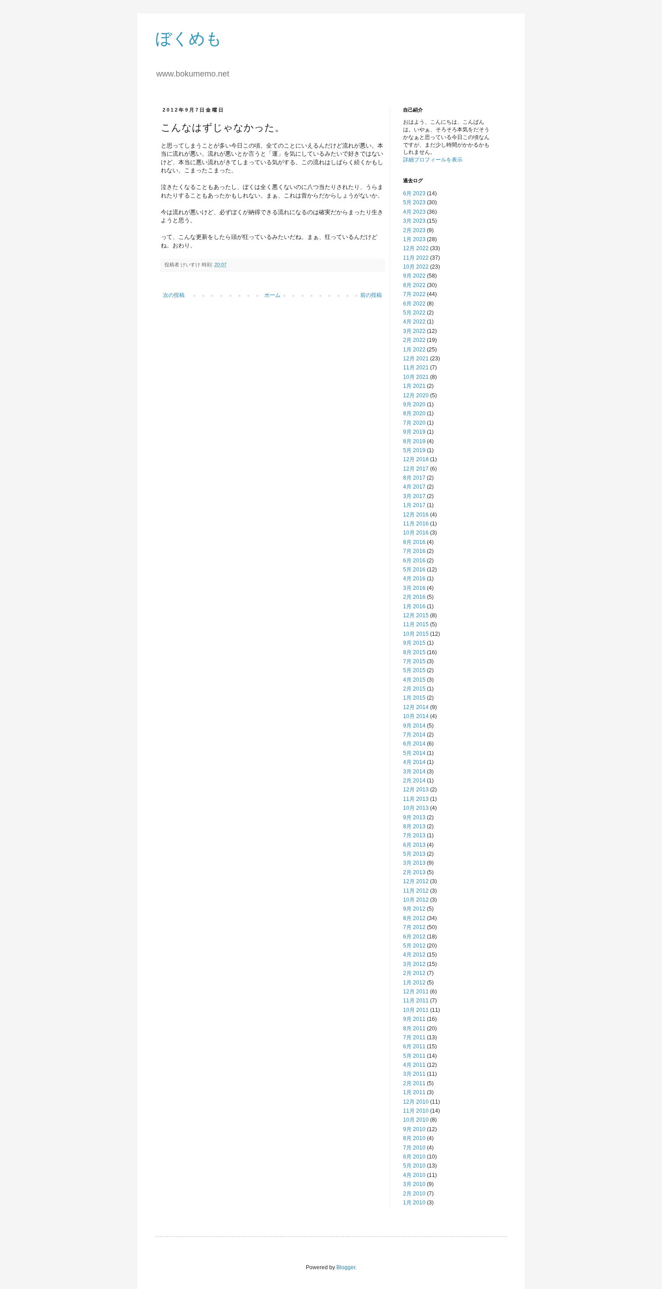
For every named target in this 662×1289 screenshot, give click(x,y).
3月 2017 (414, 496)
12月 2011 (416, 991)
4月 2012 (414, 955)
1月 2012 (414, 982)
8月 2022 (414, 285)
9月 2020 (414, 404)
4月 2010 (414, 1175)
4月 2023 (414, 212)
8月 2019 (414, 441)
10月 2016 (416, 533)
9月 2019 (414, 432)
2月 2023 (414, 230)
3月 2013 (414, 863)
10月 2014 (416, 716)
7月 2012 (414, 927)
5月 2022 (414, 313)
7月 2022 (414, 294)
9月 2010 (414, 1129)
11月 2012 (416, 891)
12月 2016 (416, 515)
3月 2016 (414, 588)
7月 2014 (414, 735)
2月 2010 (414, 1193)
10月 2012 (416, 900)
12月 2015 (416, 615)
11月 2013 (416, 799)
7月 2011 (414, 1037)
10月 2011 (416, 1010)
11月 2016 (416, 524)
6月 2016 (414, 560)
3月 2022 (414, 331)
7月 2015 (414, 661)
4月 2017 (414, 487)
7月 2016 (414, 551)
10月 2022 (416, 267)
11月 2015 (416, 624)
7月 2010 (414, 1148)
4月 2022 (414, 322)
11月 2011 (416, 1000)
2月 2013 (414, 872)
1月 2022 (414, 349)
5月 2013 (414, 854)
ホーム (272, 295)
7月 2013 (414, 835)
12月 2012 (416, 881)
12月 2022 (416, 248)
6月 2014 (414, 744)
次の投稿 (174, 295)
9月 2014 (414, 726)
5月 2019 (414, 450)
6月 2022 (414, 304)
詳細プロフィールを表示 (432, 160)
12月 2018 (416, 459)
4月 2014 (414, 762)
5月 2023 (414, 202)
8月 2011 (414, 1028)
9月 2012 (414, 909)
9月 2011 (414, 1019)
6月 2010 (414, 1157)
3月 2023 (414, 221)
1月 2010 (414, 1202)
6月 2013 (414, 845)
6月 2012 (414, 937)
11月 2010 (416, 1111)
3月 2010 (414, 1184)
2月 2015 (414, 689)
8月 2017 (414, 478)
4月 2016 (414, 578)
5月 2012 (414, 946)
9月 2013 (414, 817)
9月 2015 (414, 643)
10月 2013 (416, 808)
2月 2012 (414, 973)
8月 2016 (414, 542)
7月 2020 (414, 423)
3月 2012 (414, 964)
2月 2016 (414, 597)
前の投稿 (371, 295)
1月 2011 (414, 1092)
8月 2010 (414, 1138)
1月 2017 (414, 505)
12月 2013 (416, 789)
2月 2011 (414, 1083)
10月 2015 (416, 634)
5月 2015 (414, 670)
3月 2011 (414, 1074)
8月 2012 (414, 918)
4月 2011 (414, 1065)
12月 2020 (416, 395)
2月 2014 (414, 780)
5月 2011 (414, 1056)
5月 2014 (414, 753)
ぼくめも (188, 38)
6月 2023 (414, 193)
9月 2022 (414, 276)
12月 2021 (416, 358)
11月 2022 (416, 258)
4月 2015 (414, 680)
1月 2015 (414, 698)
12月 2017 (416, 469)
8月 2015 (414, 652)
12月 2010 (416, 1102)
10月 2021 (416, 377)
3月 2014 (414, 771)
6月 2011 (414, 1046)
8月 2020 (414, 413)
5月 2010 (414, 1166)
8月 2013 (414, 826)
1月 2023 (414, 239)
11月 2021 (416, 367)
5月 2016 (414, 569)
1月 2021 (414, 386)
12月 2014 (416, 707)
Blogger (345, 1267)
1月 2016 (414, 606)
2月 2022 (414, 340)
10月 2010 (416, 1120)
